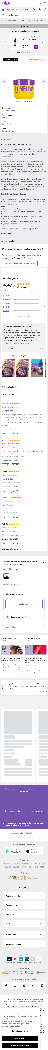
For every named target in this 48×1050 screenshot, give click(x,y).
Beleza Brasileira (21, 20)
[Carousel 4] (25, 675)
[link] (24, 42)
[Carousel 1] (19, 675)
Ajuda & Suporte (13, 895)
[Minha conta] (40, 3)
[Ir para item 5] (27, 52)
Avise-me (24, 604)
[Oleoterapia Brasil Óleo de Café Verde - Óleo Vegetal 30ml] (15, 42)
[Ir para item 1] (18, 52)
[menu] (2, 9)
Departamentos (12, 905)
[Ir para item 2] (21, 52)
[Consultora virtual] (40, 9)
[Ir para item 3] (23, 52)
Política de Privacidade (21, 825)
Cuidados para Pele (9, 110)
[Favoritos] (45, 3)
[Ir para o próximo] (43, 81)
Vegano (4, 117)
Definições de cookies (20, 1031)
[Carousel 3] (23, 675)
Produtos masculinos (35, 811)
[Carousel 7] (31, 101)
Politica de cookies (13, 1026)
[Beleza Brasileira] (11, 569)
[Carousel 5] (27, 675)
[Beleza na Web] (6, 3)
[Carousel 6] (29, 675)
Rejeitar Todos (20, 1038)
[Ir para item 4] (25, 52)
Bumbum (36, 20)
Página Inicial (6, 20)
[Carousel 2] (21, 675)
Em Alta (9, 923)
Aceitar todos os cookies (20, 1045)
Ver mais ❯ (43, 691)
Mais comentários (9, 549)
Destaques (10, 914)
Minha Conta (11, 934)
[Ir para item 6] (29, 52)
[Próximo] (43, 42)
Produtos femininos (16, 811)
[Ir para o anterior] (4, 81)
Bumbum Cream (8, 131)
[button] (36, 47)
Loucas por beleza (13, 943)
